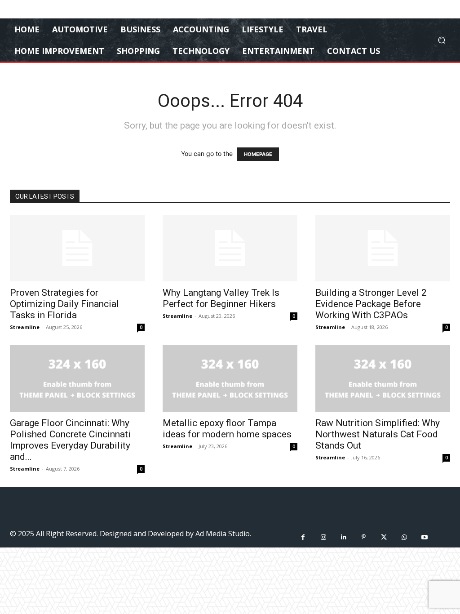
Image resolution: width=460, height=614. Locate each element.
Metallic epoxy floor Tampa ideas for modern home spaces (227, 429)
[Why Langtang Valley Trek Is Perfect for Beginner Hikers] (230, 248)
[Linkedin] (343, 537)
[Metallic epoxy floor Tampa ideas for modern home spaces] (230, 378)
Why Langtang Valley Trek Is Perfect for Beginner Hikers (221, 298)
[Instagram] (323, 537)
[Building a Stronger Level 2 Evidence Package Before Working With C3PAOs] (382, 248)
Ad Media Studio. (223, 533)
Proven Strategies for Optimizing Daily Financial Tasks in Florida (64, 303)
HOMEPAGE (258, 154)
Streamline (25, 327)
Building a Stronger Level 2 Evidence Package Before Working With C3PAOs (371, 303)
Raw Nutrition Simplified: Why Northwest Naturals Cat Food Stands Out (377, 434)
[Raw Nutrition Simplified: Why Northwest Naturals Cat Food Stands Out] (382, 378)
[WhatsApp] (404, 537)
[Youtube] (424, 537)
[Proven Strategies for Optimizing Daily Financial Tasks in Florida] (77, 248)
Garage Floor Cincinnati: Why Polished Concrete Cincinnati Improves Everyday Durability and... (70, 440)
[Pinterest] (364, 537)
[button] (441, 40)
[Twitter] (384, 537)
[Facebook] (303, 537)
